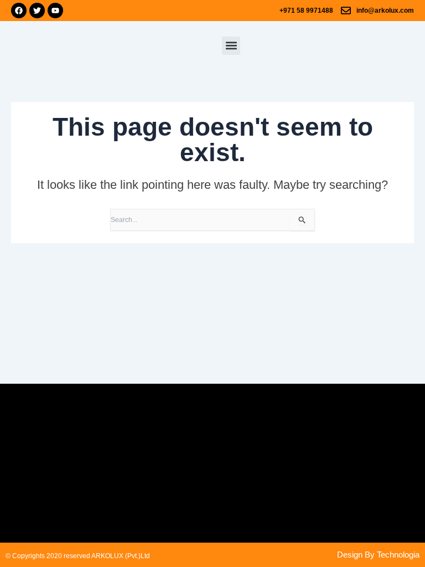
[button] (231, 46)
